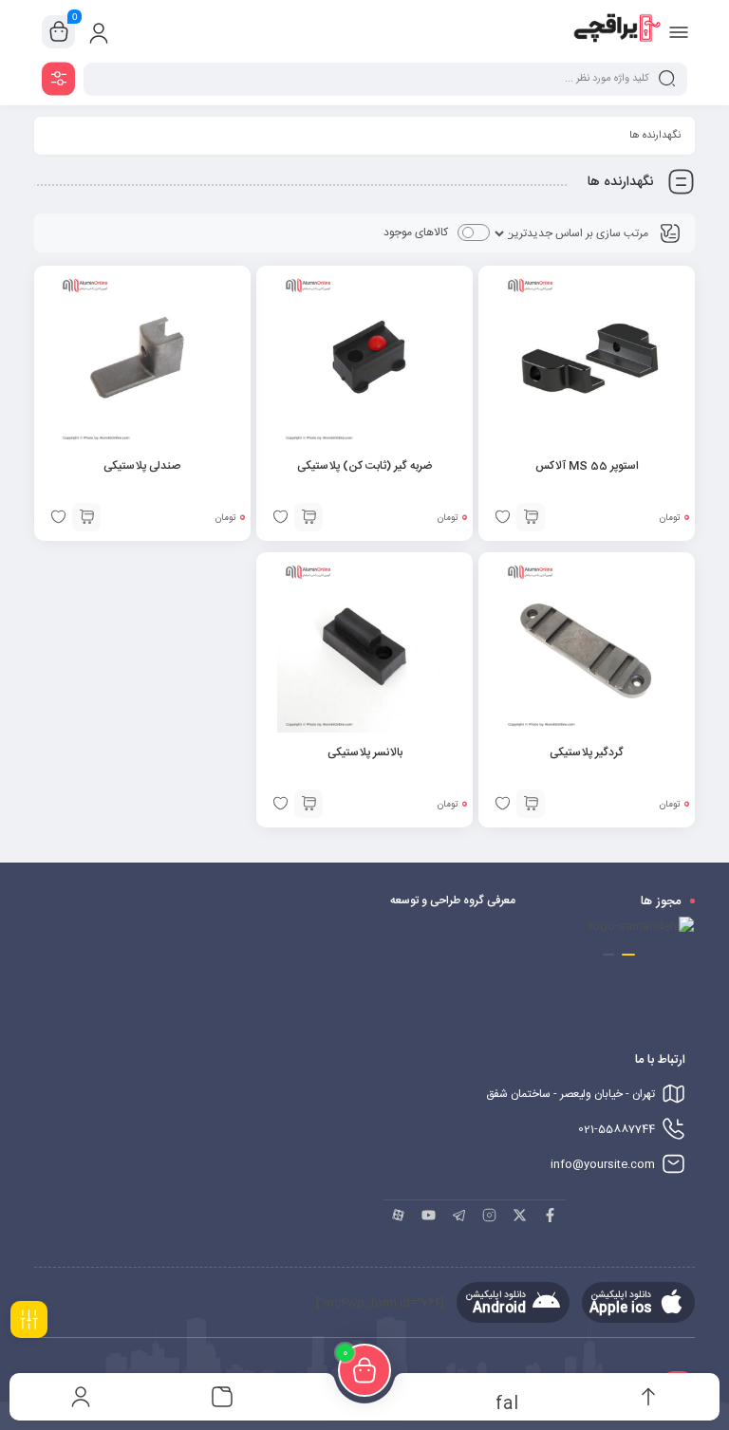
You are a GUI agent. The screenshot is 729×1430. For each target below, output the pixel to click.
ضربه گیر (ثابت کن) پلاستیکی (364, 465)
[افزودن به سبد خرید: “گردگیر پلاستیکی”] (530, 803)
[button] (628, 955)
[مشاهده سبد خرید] (58, 32)
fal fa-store (506, 1402)
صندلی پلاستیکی (141, 465)
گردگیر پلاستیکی (587, 752)
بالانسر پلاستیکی (364, 752)
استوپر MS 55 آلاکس (587, 465)
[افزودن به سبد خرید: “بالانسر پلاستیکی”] (308, 803)
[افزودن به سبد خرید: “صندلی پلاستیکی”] (86, 517)
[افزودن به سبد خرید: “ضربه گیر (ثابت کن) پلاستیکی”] (308, 517)
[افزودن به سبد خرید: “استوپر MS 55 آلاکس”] (530, 517)
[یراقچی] (616, 31)
